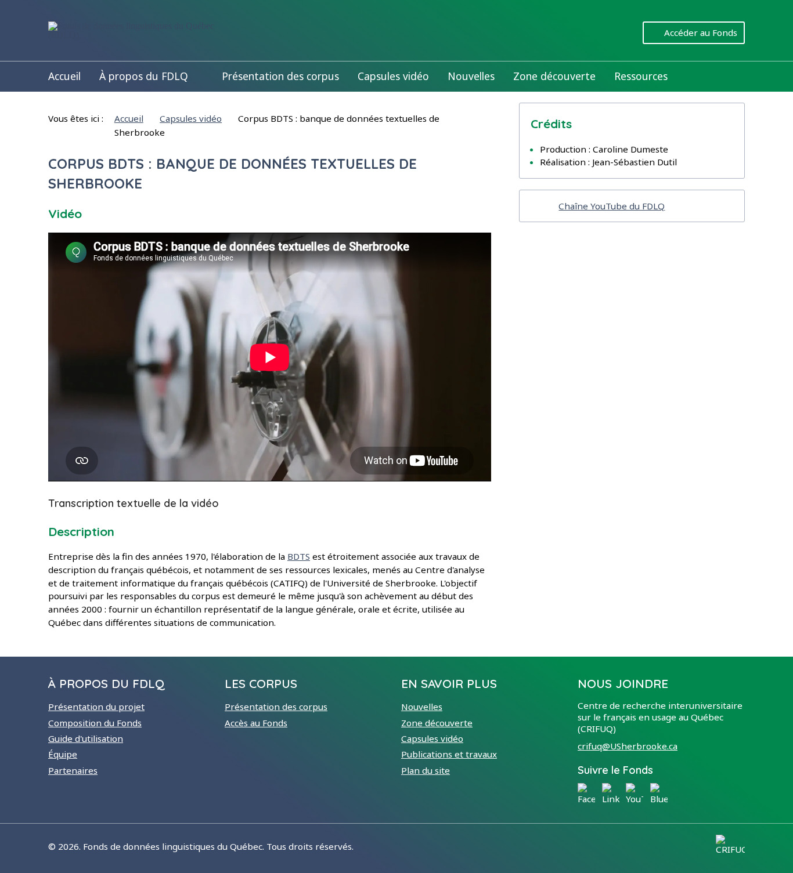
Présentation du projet (96, 706)
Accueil (64, 76)
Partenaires (73, 770)
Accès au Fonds (256, 723)
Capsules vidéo (393, 76)
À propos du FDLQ (143, 76)
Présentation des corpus (280, 76)
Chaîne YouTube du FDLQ (611, 206)
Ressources (641, 76)
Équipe (62, 754)
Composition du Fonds (95, 723)
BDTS (298, 556)
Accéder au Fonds (700, 32)
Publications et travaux (449, 754)
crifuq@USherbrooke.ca (627, 746)
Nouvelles (471, 76)
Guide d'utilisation (85, 738)
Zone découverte (554, 76)
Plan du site (425, 770)
